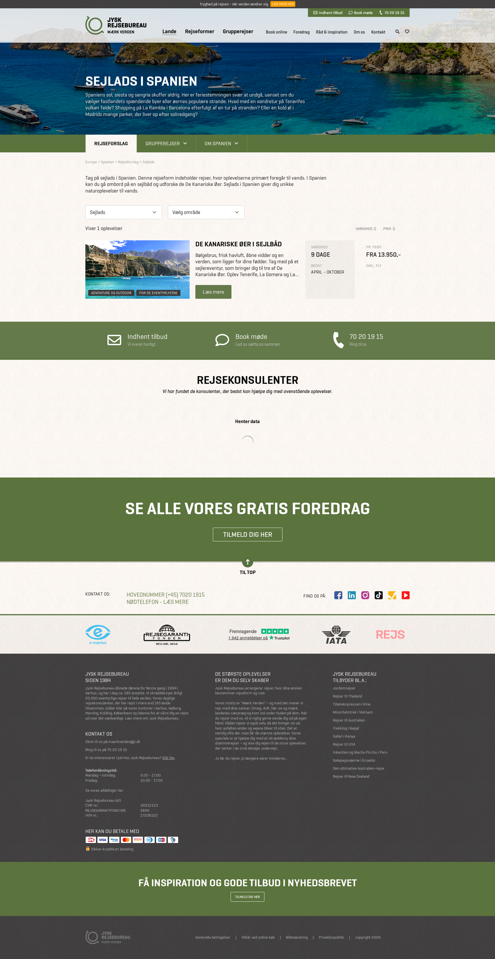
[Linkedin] (352, 595)
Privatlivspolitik (331, 937)
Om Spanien (218, 143)
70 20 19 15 (394, 12)
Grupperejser (238, 31)
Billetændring (297, 937)
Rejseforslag (111, 143)
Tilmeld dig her (247, 534)
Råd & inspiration (331, 32)
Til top (248, 572)
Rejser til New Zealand (351, 776)
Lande (169, 31)
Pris (387, 228)
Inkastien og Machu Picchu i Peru (360, 752)
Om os (359, 32)
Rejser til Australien (349, 720)
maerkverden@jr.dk (124, 741)
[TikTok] (379, 595)
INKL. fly (374, 265)
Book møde (363, 12)
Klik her (168, 757)
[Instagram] (365, 595)
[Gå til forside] (115, 25)
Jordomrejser (344, 688)
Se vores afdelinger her (104, 790)
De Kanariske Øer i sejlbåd (238, 243)
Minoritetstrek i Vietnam (353, 712)
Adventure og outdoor (111, 292)
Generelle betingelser (212, 937)
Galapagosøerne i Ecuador (354, 760)
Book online (276, 32)
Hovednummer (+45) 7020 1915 (166, 594)
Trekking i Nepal (346, 728)
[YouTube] (406, 595)
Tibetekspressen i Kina (351, 704)
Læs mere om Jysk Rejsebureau (151, 718)
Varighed (364, 228)
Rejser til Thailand (347, 696)
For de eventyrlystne (158, 292)
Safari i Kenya (344, 736)
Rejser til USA (344, 744)
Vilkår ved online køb (258, 937)
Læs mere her (283, 4)
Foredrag (301, 32)
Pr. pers (373, 247)
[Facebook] (338, 595)
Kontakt (378, 32)
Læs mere (213, 291)
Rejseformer (199, 31)
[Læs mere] (137, 269)
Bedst (316, 265)
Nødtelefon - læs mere (157, 602)
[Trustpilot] (392, 595)
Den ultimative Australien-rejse (358, 768)
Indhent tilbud (330, 12)
